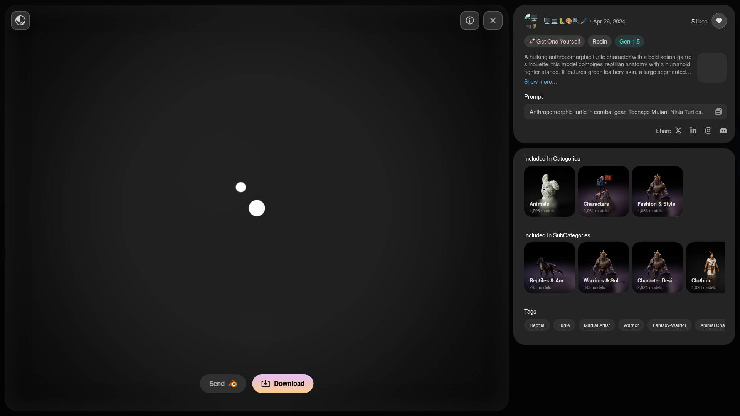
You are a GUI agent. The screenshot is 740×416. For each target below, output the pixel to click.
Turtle (564, 325)
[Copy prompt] (718, 111)
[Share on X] (678, 130)
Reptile (537, 325)
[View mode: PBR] (20, 20)
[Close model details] (493, 20)
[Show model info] (469, 20)
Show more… (540, 81)
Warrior (631, 325)
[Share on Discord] (723, 130)
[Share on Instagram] (708, 130)
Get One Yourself (558, 41)
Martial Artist (597, 325)
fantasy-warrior (669, 325)
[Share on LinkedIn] (693, 130)
